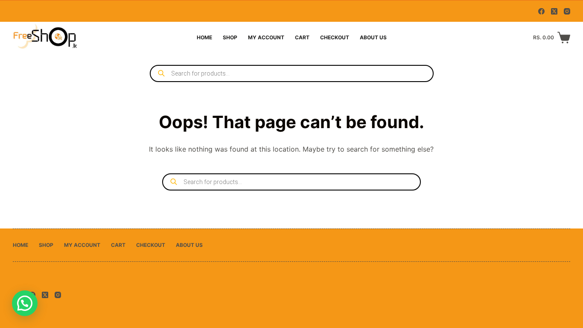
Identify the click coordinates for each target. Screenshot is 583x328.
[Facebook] (541, 11)
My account (266, 37)
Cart (302, 37)
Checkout (334, 37)
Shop (230, 37)
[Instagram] (567, 11)
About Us (373, 37)
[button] (25, 303)
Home (204, 37)
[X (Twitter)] (554, 11)
